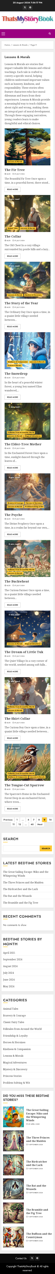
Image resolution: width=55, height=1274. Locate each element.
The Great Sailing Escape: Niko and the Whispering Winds (37, 1115)
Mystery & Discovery (33, 295)
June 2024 (9, 979)
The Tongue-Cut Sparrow (24, 785)
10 (50, 819)
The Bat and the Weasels (17, 896)
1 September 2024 (35, 1145)
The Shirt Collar (17, 718)
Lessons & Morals (15, 161)
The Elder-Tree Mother (23, 444)
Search (10, 838)
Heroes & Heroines (34, 503)
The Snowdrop (16, 373)
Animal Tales (13, 228)
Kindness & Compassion (17, 362)
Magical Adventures (33, 436)
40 (32, 824)
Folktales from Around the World (21, 432)
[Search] (49, 34)
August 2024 (10, 966)
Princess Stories (14, 365)
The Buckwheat (17, 581)
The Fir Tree (15, 170)
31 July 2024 (20, 174)
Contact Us (21, 1258)
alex (8, 174)
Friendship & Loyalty (15, 1035)
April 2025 (9, 952)
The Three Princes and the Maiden (23, 882)
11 (14, 824)
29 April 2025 (34, 1124)
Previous (8, 819)
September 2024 (12, 959)
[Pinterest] (30, 7)
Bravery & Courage (15, 503)
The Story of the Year (21, 303)
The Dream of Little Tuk (24, 652)
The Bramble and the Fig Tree (20, 902)
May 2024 (8, 986)
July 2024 (8, 972)
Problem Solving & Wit (34, 506)
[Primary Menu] (3, 33)
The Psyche (13, 515)
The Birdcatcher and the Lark (20, 889)
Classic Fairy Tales (13, 1022)
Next (39, 824)
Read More (12, 189)
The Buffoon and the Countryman (39, 1235)
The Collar (13, 236)
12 (19, 824)
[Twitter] (25, 7)
